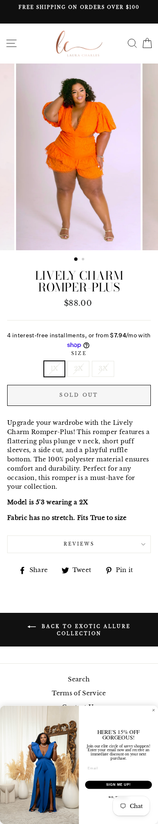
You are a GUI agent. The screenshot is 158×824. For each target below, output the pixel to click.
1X (54, 368)
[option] (79, 7)
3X (103, 368)
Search (79, 679)
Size (79, 353)
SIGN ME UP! (118, 784)
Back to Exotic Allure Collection (85, 630)
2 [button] (84, 260)
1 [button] (76, 259)
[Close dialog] (153, 710)
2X (78, 368)
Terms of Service (79, 693)
